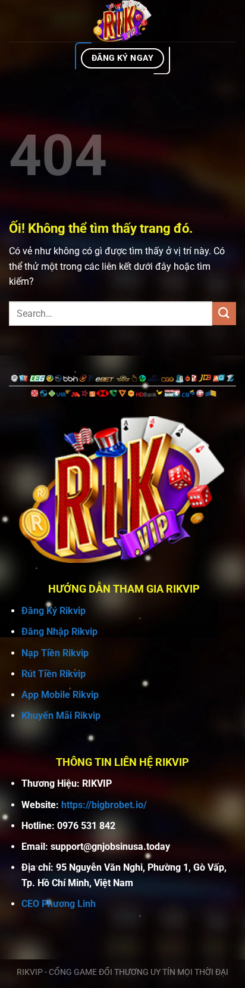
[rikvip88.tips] (122, 21)
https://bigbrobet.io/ (104, 805)
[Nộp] (224, 313)
